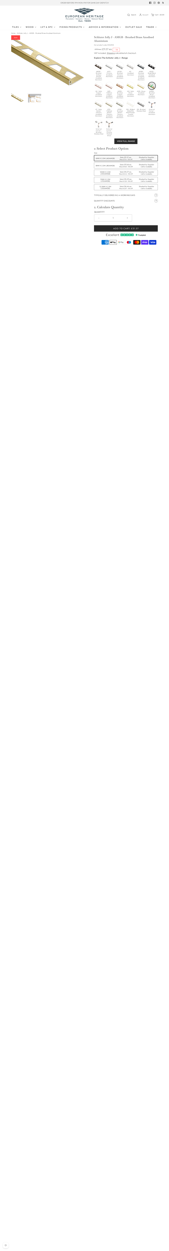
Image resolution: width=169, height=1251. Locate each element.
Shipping (111, 53)
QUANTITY (99, 212)
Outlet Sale (133, 27)
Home (13, 33)
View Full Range (126, 141)
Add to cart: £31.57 (126, 228)
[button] (18, 97)
